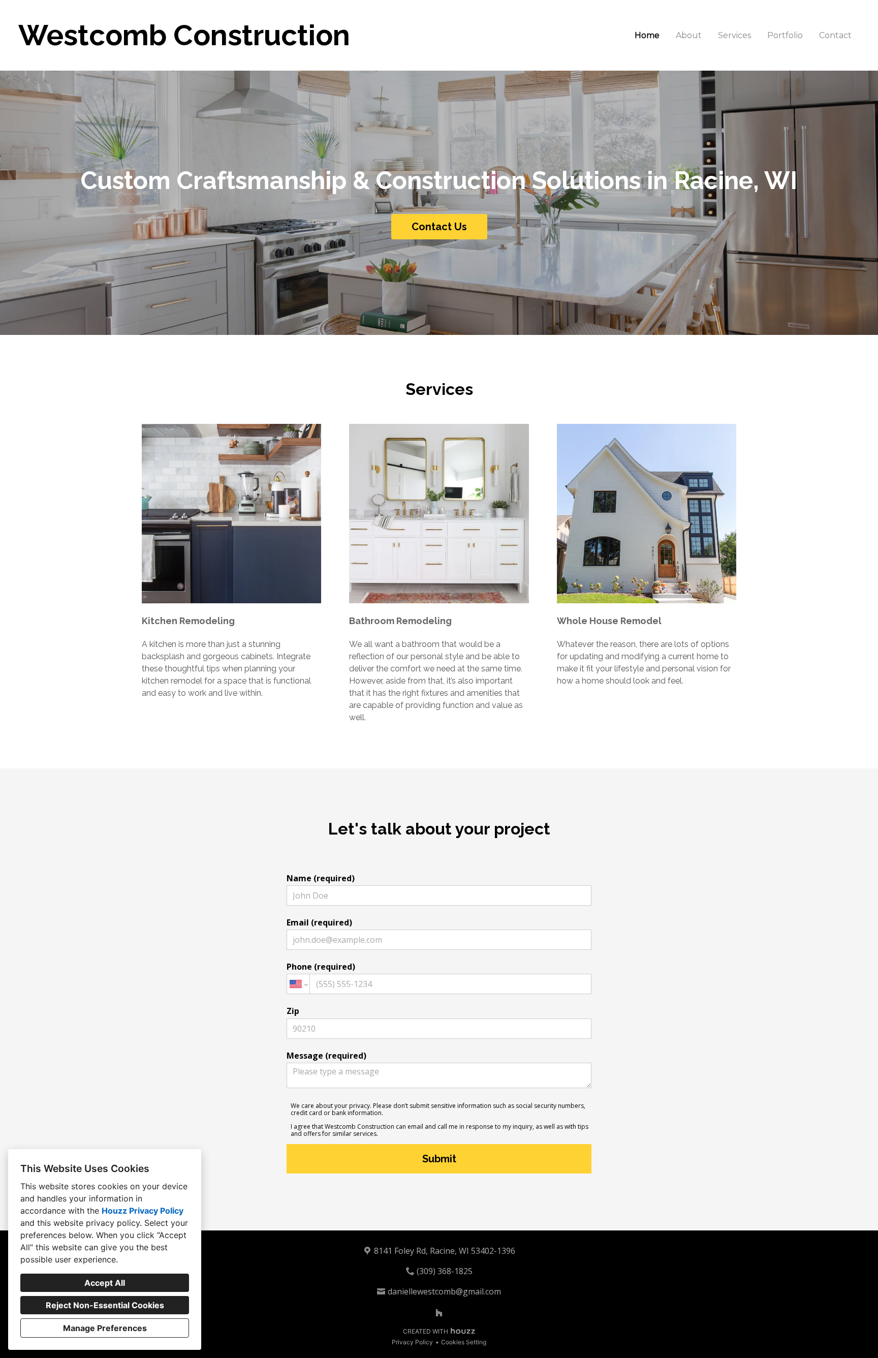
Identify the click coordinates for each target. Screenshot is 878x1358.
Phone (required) (321, 966)
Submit (439, 1159)
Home (647, 35)
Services (734, 35)
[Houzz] (439, 1312)
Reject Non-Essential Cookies (105, 1305)
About (689, 35)
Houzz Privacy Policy (142, 1211)
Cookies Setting (463, 1342)
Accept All (104, 1283)
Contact (835, 35)
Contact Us (439, 227)
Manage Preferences (105, 1328)
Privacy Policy (412, 1342)
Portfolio (785, 35)
